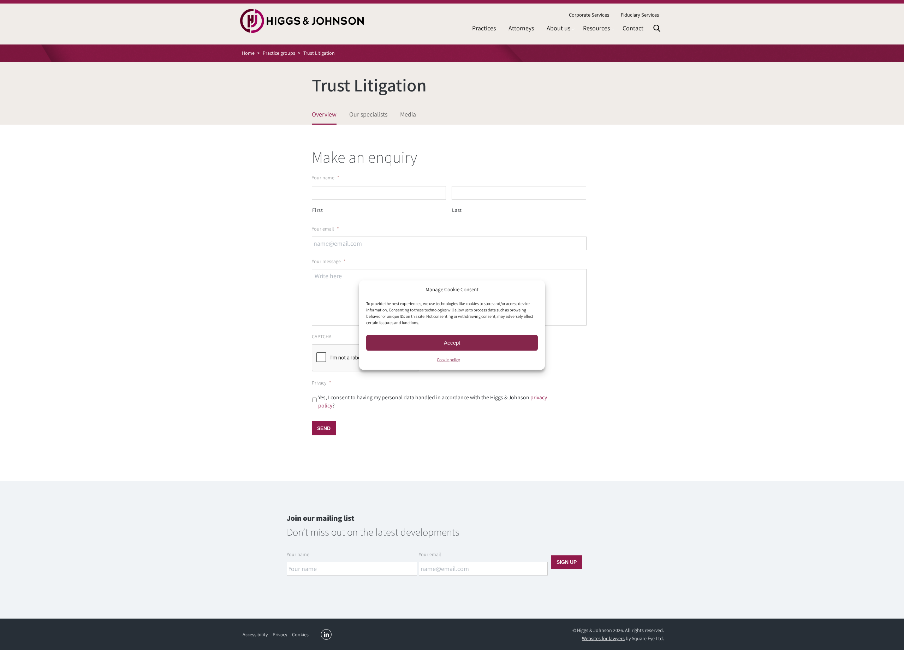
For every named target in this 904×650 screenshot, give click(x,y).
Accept (452, 343)
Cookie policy (448, 359)
